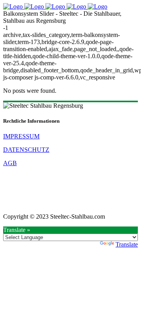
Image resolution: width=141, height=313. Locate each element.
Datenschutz (26, 149)
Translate (127, 244)
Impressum (21, 136)
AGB (10, 163)
